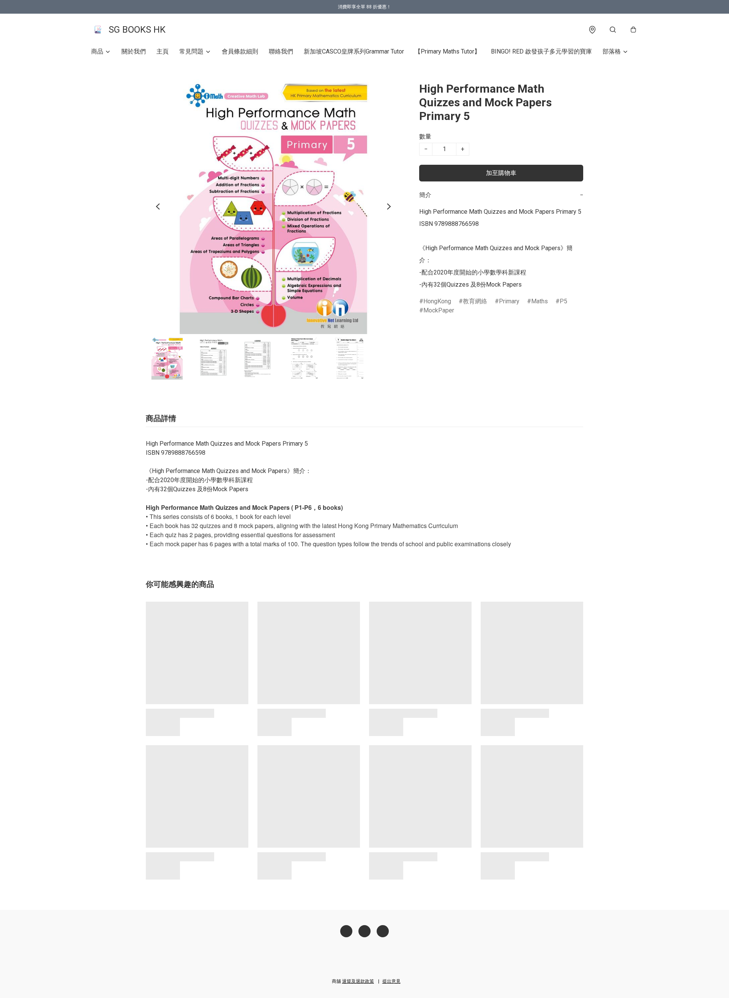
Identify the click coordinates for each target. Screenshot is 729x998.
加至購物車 (501, 173)
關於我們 (134, 51)
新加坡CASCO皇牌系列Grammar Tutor (354, 51)
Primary (509, 301)
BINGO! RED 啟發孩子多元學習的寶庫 (541, 51)
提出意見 (391, 981)
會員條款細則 (240, 51)
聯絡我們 (281, 51)
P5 (563, 301)
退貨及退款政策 (358, 981)
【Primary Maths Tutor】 (447, 51)
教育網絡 (475, 301)
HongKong (437, 301)
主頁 (162, 51)
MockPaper (438, 310)
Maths (539, 301)
